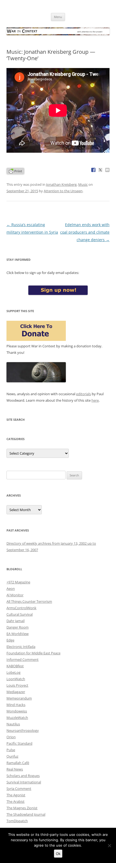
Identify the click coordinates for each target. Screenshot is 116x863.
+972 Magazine (18, 582)
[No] (109, 845)
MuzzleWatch (17, 717)
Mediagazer (15, 691)
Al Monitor (14, 595)
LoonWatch (15, 678)
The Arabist (15, 801)
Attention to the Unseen (63, 190)
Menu (58, 17)
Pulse (10, 749)
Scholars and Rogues (23, 775)
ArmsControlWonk (21, 607)
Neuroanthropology (22, 730)
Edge (10, 640)
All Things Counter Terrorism (29, 601)
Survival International (23, 782)
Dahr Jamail (15, 620)
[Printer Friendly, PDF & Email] (15, 170)
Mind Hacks (15, 704)
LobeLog (13, 672)
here (95, 400)
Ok (58, 853)
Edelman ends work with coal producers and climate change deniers (85, 232)
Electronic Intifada (20, 646)
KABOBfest (15, 666)
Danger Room (17, 627)
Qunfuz (12, 756)
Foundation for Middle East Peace (33, 653)
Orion (11, 736)
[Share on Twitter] (100, 170)
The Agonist (15, 795)
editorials (83, 393)
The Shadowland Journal (25, 814)
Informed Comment (22, 659)
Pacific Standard (19, 743)
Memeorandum (19, 698)
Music (83, 184)
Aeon (10, 588)
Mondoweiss (16, 711)
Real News (14, 769)
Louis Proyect (17, 685)
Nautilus (13, 724)
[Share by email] (107, 170)
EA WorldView (17, 633)
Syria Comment (18, 788)
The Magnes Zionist (21, 807)
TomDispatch (17, 820)
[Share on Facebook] (93, 170)
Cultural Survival (19, 614)
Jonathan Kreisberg (61, 184)
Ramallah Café (17, 762)
